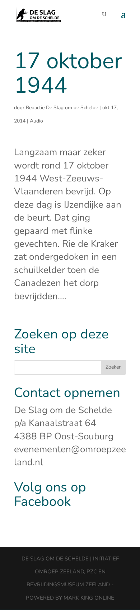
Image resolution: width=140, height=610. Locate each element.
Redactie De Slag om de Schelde (62, 107)
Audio (36, 120)
